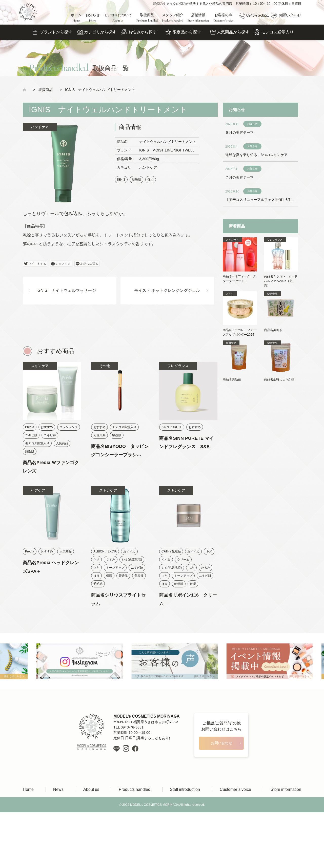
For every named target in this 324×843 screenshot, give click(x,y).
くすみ (110, 559)
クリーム (183, 559)
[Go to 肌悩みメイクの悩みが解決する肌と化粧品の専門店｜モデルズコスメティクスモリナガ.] (26, 89)
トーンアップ (115, 567)
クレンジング (68, 427)
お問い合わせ (289, 15)
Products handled (134, 789)
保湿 (151, 179)
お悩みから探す (142, 32)
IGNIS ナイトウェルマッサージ (66, 290)
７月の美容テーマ (239, 177)
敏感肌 (116, 435)
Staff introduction (185, 789)
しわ (191, 567)
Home (28, 789)
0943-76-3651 (257, 15)
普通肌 (123, 576)
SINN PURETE (171, 427)
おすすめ (47, 427)
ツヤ (96, 567)
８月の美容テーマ (239, 132)
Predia (29, 427)
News (58, 789)
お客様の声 (223, 18)
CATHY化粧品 (171, 551)
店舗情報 (198, 18)
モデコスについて (118, 18)
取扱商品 (147, 18)
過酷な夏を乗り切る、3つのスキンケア (256, 155)
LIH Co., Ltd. (169, 820)
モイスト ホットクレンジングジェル (167, 290)
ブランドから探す (56, 32)
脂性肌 (29, 451)
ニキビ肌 (31, 435)
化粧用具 (99, 435)
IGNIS (121, 179)
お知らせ (93, 18)
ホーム (76, 18)
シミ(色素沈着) (132, 559)
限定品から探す (187, 32)
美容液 (139, 576)
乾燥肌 (136, 179)
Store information (286, 789)
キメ (96, 559)
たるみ (205, 567)
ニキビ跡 (50, 435)
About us (91, 789)
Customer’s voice (235, 789)
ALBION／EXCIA (105, 551)
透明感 (98, 584)
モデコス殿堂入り (277, 32)
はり (96, 576)
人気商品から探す (233, 32)
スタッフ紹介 (172, 18)
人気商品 (62, 443)
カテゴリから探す (100, 32)
